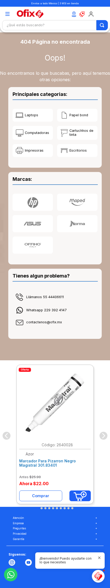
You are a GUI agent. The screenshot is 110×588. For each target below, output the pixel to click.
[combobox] (55, 25)
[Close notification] (99, 557)
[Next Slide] (103, 436)
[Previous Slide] (6, 436)
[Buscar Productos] (102, 25)
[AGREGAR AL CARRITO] (80, 495)
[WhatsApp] (10, 574)
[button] (7, 14)
